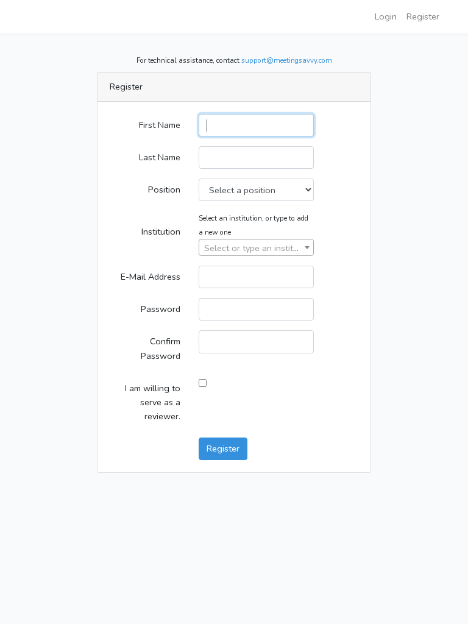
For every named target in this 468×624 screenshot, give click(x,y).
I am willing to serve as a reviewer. (152, 402)
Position (164, 189)
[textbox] (256, 248)
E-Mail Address (150, 277)
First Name (159, 125)
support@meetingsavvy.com (286, 60)
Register (422, 16)
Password (160, 309)
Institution (160, 231)
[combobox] (256, 247)
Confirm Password (160, 348)
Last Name (159, 157)
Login (386, 16)
